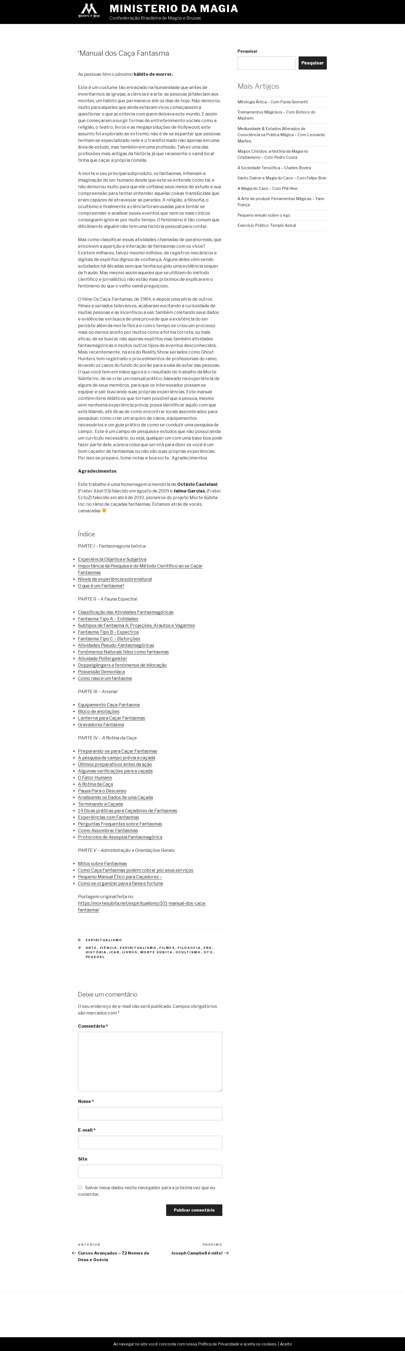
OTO (208, 952)
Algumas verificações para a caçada (115, 771)
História (96, 952)
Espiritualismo (104, 940)
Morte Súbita (156, 952)
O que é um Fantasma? (101, 585)
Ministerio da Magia (174, 8)
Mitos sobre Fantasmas (102, 863)
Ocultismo (188, 952)
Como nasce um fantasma (105, 678)
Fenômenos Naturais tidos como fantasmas (123, 652)
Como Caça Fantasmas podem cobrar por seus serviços (135, 870)
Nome (86, 1101)
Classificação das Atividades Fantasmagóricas (126, 612)
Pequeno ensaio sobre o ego (263, 215)
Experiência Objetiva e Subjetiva (112, 559)
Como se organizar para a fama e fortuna (120, 883)
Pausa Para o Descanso (102, 790)
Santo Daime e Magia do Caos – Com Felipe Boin (281, 178)
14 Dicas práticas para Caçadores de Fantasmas (127, 810)
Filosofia (189, 948)
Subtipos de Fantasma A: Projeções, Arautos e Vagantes (136, 625)
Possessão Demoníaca (101, 671)
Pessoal (95, 957)
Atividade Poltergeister (102, 658)
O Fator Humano (95, 777)
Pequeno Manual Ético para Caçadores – (120, 876)
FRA (208, 948)
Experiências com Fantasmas (108, 817)
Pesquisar (247, 51)
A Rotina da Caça (95, 784)
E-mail (87, 1130)
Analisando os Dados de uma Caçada (115, 797)
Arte (91, 948)
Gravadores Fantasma (101, 724)
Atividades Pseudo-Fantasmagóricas (116, 645)
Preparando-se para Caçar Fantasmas (117, 751)
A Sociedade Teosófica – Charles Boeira (274, 167)
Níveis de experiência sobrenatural (115, 579)
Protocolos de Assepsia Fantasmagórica (120, 837)
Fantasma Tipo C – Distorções (109, 638)
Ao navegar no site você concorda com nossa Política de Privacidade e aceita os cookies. (195, 1344)
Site (82, 1159)
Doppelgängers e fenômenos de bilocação (122, 665)
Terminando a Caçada (100, 804)
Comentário (93, 1026)
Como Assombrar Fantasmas (108, 830)
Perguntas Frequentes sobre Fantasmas (120, 824)
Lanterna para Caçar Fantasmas (111, 718)
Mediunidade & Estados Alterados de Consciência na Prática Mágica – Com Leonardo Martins (281, 134)
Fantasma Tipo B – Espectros (108, 632)
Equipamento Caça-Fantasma (109, 704)
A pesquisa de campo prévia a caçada (116, 757)
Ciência (108, 948)
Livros (130, 952)
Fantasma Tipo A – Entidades (108, 618)
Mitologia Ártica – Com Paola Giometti (272, 101)
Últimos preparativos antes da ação (115, 764)
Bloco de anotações (99, 711)
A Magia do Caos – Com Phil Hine (267, 188)
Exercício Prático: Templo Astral (266, 225)
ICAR (114, 952)
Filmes (167, 948)
